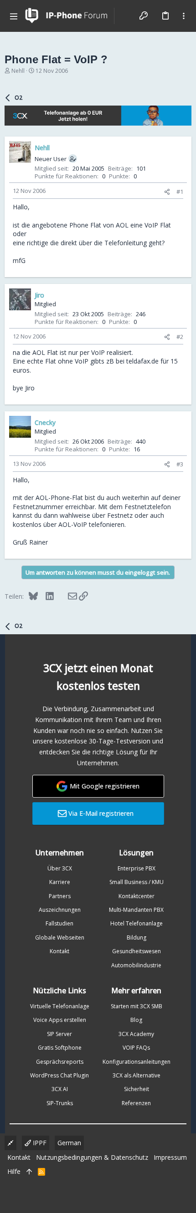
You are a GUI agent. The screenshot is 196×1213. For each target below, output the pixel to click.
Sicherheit (136, 1089)
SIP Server (59, 1034)
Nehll (18, 71)
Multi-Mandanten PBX (136, 910)
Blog (136, 1020)
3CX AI (60, 1089)
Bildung (136, 937)
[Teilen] (167, 191)
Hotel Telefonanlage (136, 923)
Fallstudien (59, 923)
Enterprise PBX (136, 868)
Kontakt (59, 951)
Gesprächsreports (59, 1062)
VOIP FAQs (136, 1047)
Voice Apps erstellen (59, 1020)
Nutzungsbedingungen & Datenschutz (92, 1157)
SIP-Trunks (59, 1103)
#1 (179, 191)
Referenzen (136, 1103)
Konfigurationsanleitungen (136, 1062)
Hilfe (14, 1171)
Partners (60, 896)
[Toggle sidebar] (183, 16)
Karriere (59, 882)
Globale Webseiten (59, 937)
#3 (179, 464)
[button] (14, 16)
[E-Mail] (66, 596)
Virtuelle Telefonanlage (59, 1006)
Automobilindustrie (136, 965)
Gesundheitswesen (136, 951)
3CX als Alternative (136, 1075)
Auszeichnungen (60, 910)
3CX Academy (136, 1034)
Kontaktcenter (137, 896)
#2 (179, 337)
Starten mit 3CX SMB (136, 1006)
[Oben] (29, 1171)
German (69, 1142)
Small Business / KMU (136, 882)
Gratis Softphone (60, 1047)
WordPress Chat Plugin (59, 1075)
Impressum (170, 1157)
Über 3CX (59, 868)
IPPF (38, 1142)
